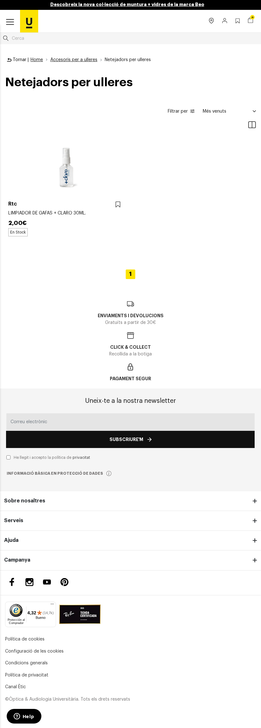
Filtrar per (178, 111)
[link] (29, 21)
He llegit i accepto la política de (52, 457)
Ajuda (11, 540)
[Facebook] (12, 582)
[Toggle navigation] (10, 22)
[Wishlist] (118, 205)
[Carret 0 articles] (250, 21)
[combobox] (130, 38)
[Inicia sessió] (225, 21)
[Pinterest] (64, 582)
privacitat (81, 457)
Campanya (17, 560)
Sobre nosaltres (24, 500)
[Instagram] (29, 582)
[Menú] (52, 605)
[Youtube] (47, 582)
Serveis (13, 520)
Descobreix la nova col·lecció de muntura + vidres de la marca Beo (127, 4)
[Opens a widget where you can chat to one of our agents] (23, 717)
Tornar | (20, 60)
